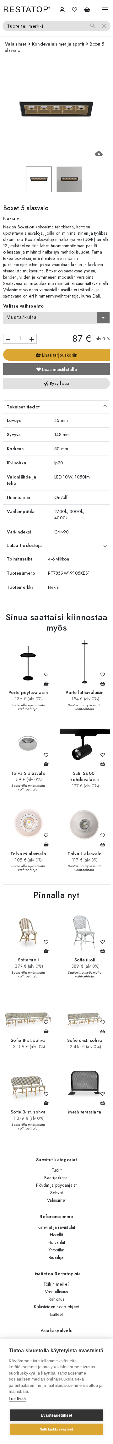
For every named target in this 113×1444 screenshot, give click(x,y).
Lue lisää (17, 1399)
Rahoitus (56, 1299)
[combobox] (56, 317)
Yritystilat (56, 1250)
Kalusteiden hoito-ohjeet (56, 1307)
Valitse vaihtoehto (23, 306)
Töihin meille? (56, 1284)
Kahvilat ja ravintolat (56, 1227)
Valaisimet (56, 1200)
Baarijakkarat (56, 1177)
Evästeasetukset (56, 1415)
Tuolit (56, 1170)
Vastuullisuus (56, 1291)
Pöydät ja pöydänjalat (56, 1185)
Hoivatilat (56, 1242)
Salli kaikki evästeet (56, 1429)
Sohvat (56, 1193)
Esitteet (56, 1314)
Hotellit (56, 1235)
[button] (56, 407)
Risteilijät (57, 1257)
